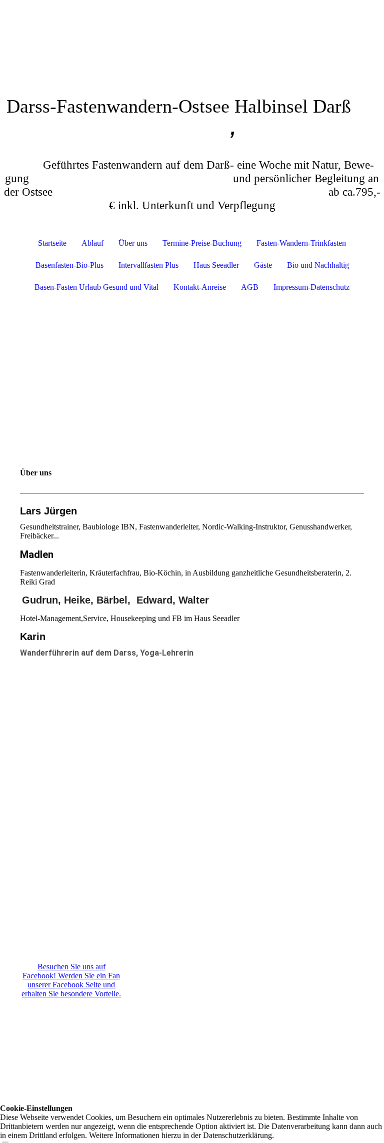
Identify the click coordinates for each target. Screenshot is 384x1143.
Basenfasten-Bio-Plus (70, 265)
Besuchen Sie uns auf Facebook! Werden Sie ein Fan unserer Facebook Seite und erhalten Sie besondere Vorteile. (71, 980)
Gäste (263, 265)
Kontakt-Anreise (200, 287)
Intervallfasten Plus (148, 265)
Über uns (133, 243)
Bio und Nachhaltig (318, 265)
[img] (192, 37)
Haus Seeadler (216, 265)
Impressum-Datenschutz (312, 287)
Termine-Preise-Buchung (202, 243)
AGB (249, 287)
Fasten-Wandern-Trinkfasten (301, 243)
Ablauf (93, 243)
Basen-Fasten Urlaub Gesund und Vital (96, 287)
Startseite (52, 243)
